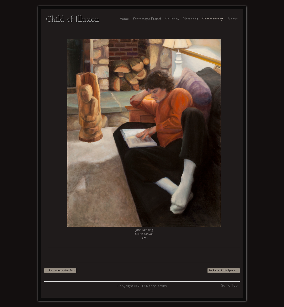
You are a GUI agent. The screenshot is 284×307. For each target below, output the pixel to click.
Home (124, 19)
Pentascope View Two (60, 270)
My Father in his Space (223, 270)
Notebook (190, 19)
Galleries (172, 19)
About (232, 19)
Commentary (212, 19)
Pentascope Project (147, 19)
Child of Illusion (72, 19)
